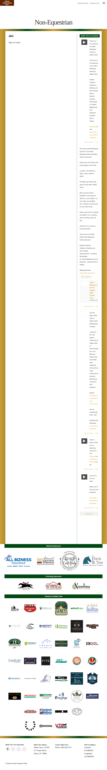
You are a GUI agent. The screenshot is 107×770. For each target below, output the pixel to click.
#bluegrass (93, 126)
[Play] (84, 42)
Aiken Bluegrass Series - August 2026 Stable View (93, 290)
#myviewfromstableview (87, 273)
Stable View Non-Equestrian (15, 763)
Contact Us (94, 3)
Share (96, 142)
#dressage (93, 456)
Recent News (83, 3)
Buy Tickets (85, 277)
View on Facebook (88, 142)
